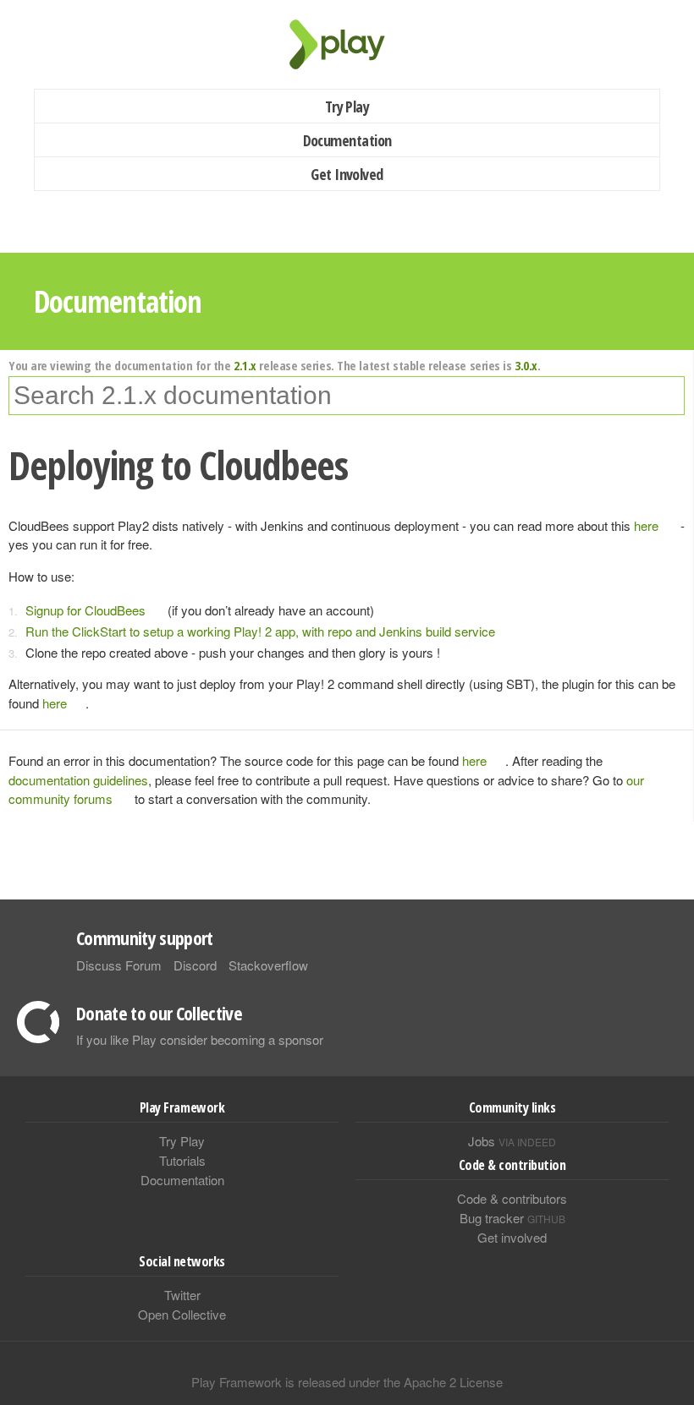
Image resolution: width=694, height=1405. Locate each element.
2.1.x (245, 365)
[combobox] (346, 395)
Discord (195, 965)
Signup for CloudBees (85, 610)
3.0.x (526, 365)
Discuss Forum (119, 965)
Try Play (347, 106)
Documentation (347, 140)
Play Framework (347, 44)
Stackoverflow (268, 965)
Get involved (512, 1237)
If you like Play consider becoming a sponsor (199, 1039)
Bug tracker (512, 1218)
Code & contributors (512, 1198)
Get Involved (347, 174)
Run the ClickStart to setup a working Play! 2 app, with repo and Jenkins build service (260, 631)
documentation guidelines (78, 780)
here (646, 525)
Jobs (512, 1141)
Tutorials (182, 1160)
